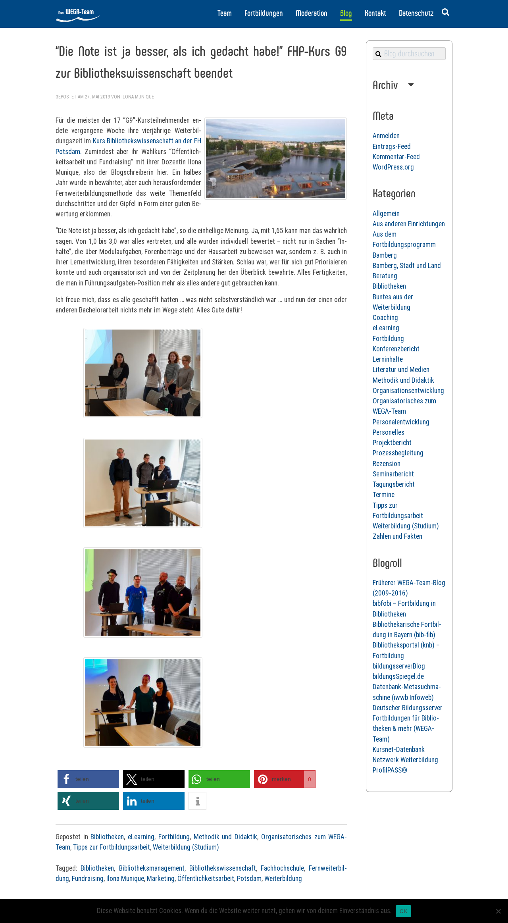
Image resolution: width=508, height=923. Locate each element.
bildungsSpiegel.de (398, 676)
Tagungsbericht (394, 484)
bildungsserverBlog (399, 666)
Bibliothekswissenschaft (222, 868)
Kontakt (375, 13)
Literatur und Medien (401, 370)
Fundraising (88, 879)
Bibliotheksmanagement (152, 868)
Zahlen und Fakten (397, 536)
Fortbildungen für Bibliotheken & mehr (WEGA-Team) (406, 728)
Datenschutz (416, 13)
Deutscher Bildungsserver (408, 708)
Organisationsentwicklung (408, 391)
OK (403, 911)
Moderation (311, 13)
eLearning (141, 837)
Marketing (161, 879)
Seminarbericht (393, 474)
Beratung (385, 276)
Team (224, 13)
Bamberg (385, 255)
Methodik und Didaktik (225, 837)
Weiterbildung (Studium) (186, 847)
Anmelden (386, 136)
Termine (383, 495)
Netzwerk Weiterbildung (405, 760)
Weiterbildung (283, 879)
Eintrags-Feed (392, 146)
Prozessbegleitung (398, 453)
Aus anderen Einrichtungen (409, 224)
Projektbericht (392, 443)
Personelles (388, 432)
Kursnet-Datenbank (399, 749)
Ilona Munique (137, 97)
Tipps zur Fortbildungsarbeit (111, 847)
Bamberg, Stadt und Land (407, 266)
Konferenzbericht (396, 349)
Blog (346, 13)
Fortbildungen (263, 13)
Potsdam (249, 879)
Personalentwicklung (401, 422)
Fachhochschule (282, 868)
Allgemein (386, 214)
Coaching (385, 318)
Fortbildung (174, 837)
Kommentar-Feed (396, 157)
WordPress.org (393, 167)
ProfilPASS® (390, 770)
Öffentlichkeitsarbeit (205, 879)
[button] (88, 779)
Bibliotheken (107, 837)
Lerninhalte (388, 359)
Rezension (386, 464)
